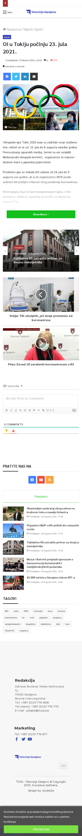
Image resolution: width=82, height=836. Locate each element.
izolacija (38, 610)
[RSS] (50, 480)
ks (23, 617)
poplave (43, 617)
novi (32, 617)
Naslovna (13, 29)
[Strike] (20, 410)
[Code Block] (38, 410)
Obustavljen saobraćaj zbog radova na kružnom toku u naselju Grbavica (51, 510)
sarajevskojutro (12, 623)
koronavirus (11, 617)
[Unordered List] (29, 410)
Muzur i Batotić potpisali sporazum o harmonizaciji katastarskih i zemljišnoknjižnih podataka (50, 562)
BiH (6, 610)
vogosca (23, 630)
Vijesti (27, 29)
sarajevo (57, 617)
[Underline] (15, 410)
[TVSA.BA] (41, 12)
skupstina (30, 623)
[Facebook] (7, 76)
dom (16, 610)
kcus (50, 610)
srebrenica (46, 623)
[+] (52, 410)
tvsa (67, 623)
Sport (39, 29)
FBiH (26, 610)
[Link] (43, 410)
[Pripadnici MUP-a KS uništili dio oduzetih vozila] (13, 530)
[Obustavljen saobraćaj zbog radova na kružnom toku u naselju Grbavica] (13, 513)
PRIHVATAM (41, 829)
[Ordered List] (25, 410)
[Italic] (11, 410)
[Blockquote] (34, 410)
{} (47, 410)
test (58, 623)
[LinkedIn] (25, 76)
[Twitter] (16, 76)
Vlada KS (9, 630)
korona (61, 610)
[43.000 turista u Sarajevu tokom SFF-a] (13, 583)
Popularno (41, 496)
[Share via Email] (34, 76)
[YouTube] (41, 480)
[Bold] (6, 410)
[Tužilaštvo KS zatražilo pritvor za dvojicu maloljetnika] (13, 547)
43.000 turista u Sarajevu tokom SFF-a (51, 577)
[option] (41, 251)
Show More (40, 214)
